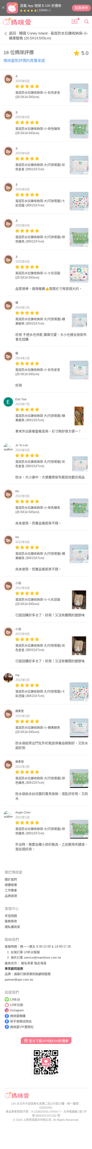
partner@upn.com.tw (19, 979)
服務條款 (11, 921)
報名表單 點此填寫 (33, 963)
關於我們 (11, 879)
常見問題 (11, 916)
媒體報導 (11, 885)
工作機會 (11, 890)
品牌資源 (11, 896)
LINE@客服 (32, 952)
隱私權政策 (12, 927)
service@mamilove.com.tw (42, 957)
